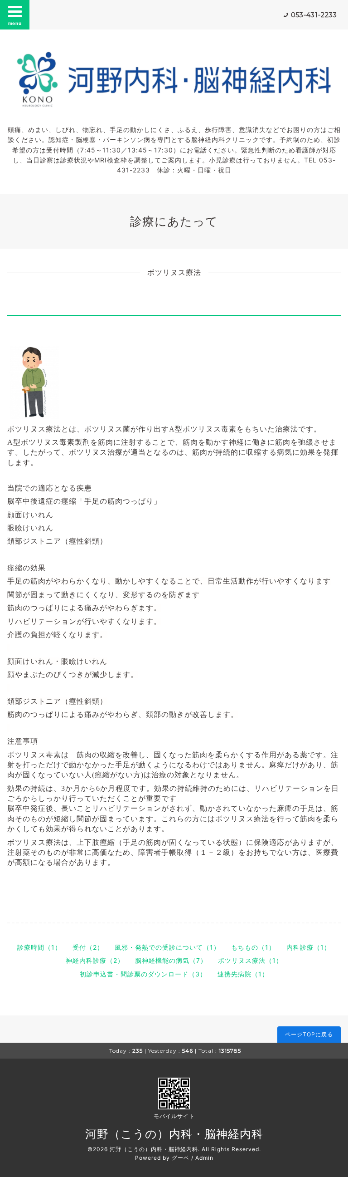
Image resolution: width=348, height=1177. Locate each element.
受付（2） (88, 947)
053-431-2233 (314, 15)
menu (15, 23)
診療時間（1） (39, 947)
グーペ (180, 1157)
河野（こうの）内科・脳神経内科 (174, 1134)
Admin (204, 1157)
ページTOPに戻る (309, 1034)
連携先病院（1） (243, 974)
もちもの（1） (253, 947)
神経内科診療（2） (95, 960)
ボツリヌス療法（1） (250, 960)
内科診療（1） (308, 947)
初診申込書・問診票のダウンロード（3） (143, 974)
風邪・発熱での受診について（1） (167, 947)
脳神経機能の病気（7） (171, 960)
